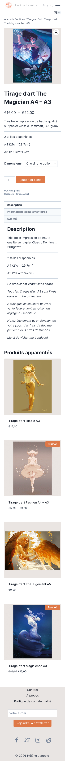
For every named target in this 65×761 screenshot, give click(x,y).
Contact (32, 690)
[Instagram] (38, 740)
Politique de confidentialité (32, 701)
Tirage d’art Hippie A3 (24, 421)
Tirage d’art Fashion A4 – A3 (28, 502)
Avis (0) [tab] (12, 218)
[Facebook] (16, 740)
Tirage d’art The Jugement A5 (29, 584)
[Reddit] (48, 740)
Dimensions (13, 163)
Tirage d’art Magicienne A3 (27, 666)
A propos (32, 695)
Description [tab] (14, 205)
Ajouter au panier (30, 180)
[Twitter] (27, 740)
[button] (56, 32)
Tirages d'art (22, 194)
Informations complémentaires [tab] (27, 211)
